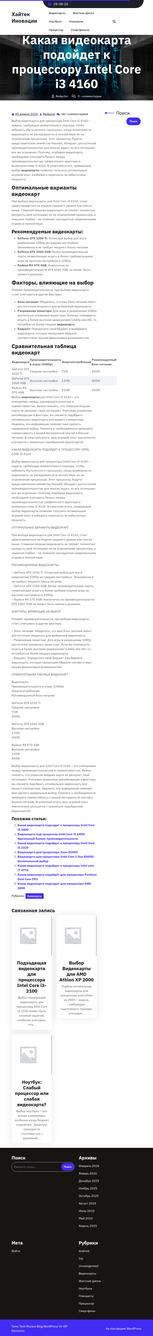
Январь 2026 (88, 1173)
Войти (16, 1251)
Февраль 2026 (89, 1166)
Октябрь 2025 (89, 1196)
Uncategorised (88, 1266)
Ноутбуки (55, 21)
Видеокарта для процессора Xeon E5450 (48, 852)
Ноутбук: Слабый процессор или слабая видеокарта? (32, 1093)
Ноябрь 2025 (88, 1188)
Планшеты (76, 21)
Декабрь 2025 (89, 1181)
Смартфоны (87, 1311)
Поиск (123, 113)
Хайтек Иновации (24, 17)
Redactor (49, 114)
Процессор (86, 1303)
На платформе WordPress (123, 1328)
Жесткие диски (83, 13)
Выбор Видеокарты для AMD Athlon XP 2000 (76, 971)
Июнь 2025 (87, 1211)
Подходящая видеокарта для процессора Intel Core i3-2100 (31, 977)
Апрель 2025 (88, 1226)
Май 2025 (86, 1218)
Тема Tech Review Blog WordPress (35, 1326)
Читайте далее (30, 935)
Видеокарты (57, 13)
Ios (81, 1258)
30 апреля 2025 (26, 114)
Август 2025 (87, 1203)
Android (84, 1251)
